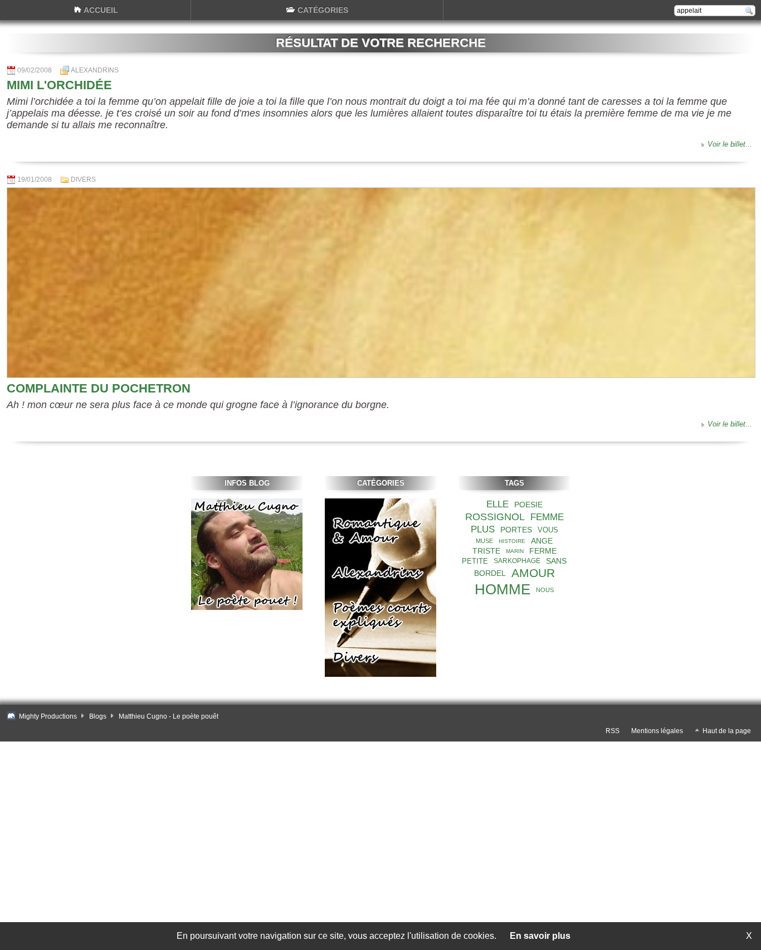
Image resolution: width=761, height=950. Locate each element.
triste (486, 550)
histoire (512, 541)
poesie (528, 504)
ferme (543, 550)
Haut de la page (727, 731)
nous (545, 590)
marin (515, 551)
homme (502, 589)
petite (475, 561)
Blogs (97, 716)
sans (556, 560)
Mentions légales (657, 731)
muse (484, 540)
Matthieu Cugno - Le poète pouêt (168, 716)
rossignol (495, 516)
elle (497, 504)
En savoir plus (540, 936)
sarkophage (517, 561)
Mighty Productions (48, 716)
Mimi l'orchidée (59, 85)
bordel (490, 573)
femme (547, 517)
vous (548, 530)
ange (542, 540)
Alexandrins (95, 70)
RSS (612, 731)
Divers (83, 179)
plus (483, 529)
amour (533, 572)
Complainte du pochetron (99, 388)
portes (516, 529)
